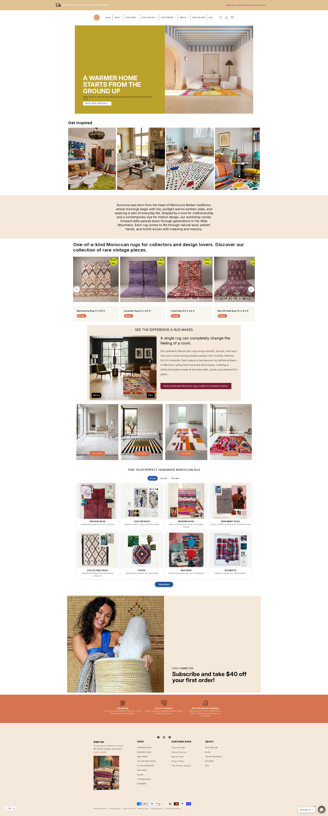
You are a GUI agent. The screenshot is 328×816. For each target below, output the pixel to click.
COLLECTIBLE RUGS (146, 761)
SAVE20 (258, 5)
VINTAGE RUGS (144, 747)
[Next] (251, 289)
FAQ (207, 765)
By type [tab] (152, 478)
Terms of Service (179, 752)
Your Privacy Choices (181, 765)
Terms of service (129, 808)
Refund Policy (177, 757)
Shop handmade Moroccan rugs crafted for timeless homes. (195, 386)
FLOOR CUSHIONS (145, 765)
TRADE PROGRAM (213, 757)
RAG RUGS (142, 770)
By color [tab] (175, 478)
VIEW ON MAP (100, 752)
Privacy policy (115, 808)
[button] (221, 17)
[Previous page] (71, 158)
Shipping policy (157, 808)
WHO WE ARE (211, 747)
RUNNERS (141, 784)
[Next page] (256, 158)
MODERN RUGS (144, 752)
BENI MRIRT (142, 757)
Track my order (178, 747)
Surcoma (103, 808)
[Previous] (77, 289)
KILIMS (140, 775)
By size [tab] (164, 478)
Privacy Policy (177, 761)
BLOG (207, 752)
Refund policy (143, 808)
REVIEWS (209, 761)
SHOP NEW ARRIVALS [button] (96, 103)
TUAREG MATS (144, 779)
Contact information (173, 808)
